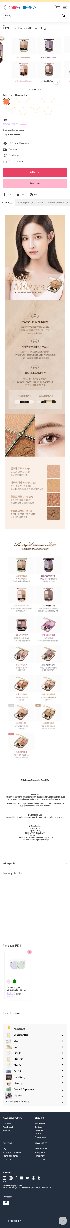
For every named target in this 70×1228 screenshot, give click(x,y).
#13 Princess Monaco (23, 101)
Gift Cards (38, 1127)
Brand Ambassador (41, 1137)
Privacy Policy (40, 1152)
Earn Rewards (40, 1123)
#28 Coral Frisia (23, 111)
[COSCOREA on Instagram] (11, 1178)
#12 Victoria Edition (14, 101)
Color (16, 95)
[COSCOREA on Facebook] (16, 1178)
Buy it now (35, 183)
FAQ (4, 1149)
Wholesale (6, 1130)
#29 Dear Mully (31, 111)
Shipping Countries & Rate (12, 1152)
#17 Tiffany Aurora (48, 101)
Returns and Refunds (10, 1156)
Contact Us (7, 1159)
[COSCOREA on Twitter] (27, 1178)
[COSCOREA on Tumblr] (39, 1178)
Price (5, 120)
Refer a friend (39, 1130)
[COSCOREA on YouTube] (21, 1178)
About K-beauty (8, 1127)
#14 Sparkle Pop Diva (31, 101)
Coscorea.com (8, 1123)
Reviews (38, 1134)
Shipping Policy (40, 1159)
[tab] (7, 202)
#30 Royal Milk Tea (39, 111)
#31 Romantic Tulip (48, 111)
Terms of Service (41, 1149)
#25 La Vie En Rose (56, 101)
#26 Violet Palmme (6, 111)
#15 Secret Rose (39, 101)
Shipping (6, 130)
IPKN (5, 26)
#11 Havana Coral (6, 101)
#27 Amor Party (14, 111)
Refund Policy (39, 1156)
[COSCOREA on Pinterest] (33, 1178)
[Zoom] (56, 81)
